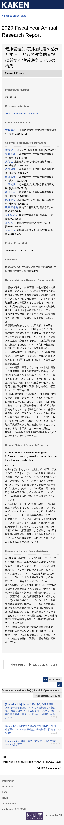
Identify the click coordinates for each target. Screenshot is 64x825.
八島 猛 (9, 161)
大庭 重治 (10, 130)
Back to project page (14, 15)
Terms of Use (9, 803)
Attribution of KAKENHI (14, 809)
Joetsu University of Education (21, 113)
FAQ (4, 792)
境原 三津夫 (11, 207)
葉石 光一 (10, 150)
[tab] (33, 664)
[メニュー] (60, 4)
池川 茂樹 (10, 199)
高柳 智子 (10, 222)
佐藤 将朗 (10, 169)
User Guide (8, 786)
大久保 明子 (11, 215)
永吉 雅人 (10, 230)
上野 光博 (10, 184)
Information (8, 780)
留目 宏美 (10, 192)
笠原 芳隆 (10, 154)
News (5, 797)
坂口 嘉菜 (10, 177)
